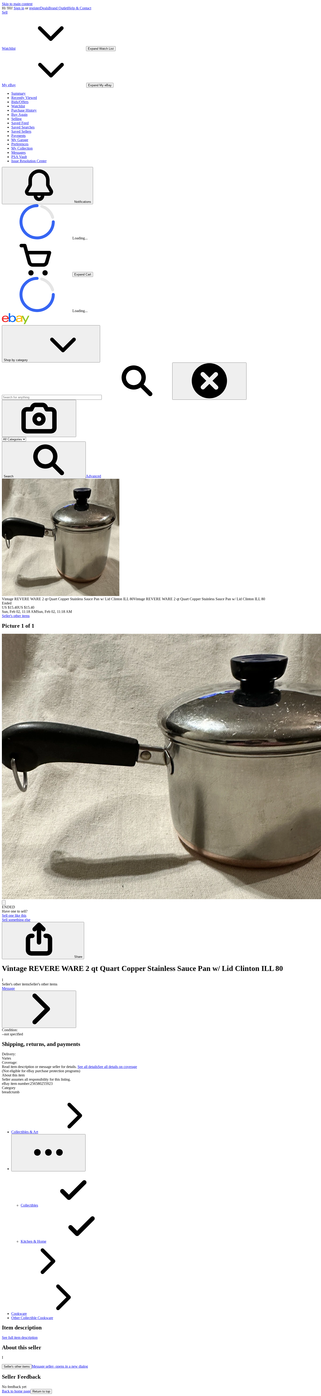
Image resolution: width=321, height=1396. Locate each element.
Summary (18, 93)
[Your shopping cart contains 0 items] (37, 274)
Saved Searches (23, 127)
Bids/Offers (19, 102)
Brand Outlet (58, 8)
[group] (160, 767)
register (34, 8)
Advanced (93, 476)
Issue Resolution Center (29, 161)
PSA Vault (19, 157)
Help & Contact (79, 8)
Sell (5, 12)
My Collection (22, 148)
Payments (18, 136)
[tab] (160, 1075)
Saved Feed (20, 123)
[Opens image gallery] (4, 902)
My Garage (19, 140)
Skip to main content (17, 4)
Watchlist (18, 106)
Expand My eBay (100, 85)
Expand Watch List (101, 48)
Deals (44, 8)
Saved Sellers (21, 131)
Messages (18, 153)
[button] (44, 460)
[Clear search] (209, 381)
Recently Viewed (24, 98)
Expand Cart (82, 274)
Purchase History (24, 110)
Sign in (19, 8)
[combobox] (52, 397)
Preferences (19, 144)
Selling (16, 119)
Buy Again (19, 115)
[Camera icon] (39, 418)
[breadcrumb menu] (48, 1152)
